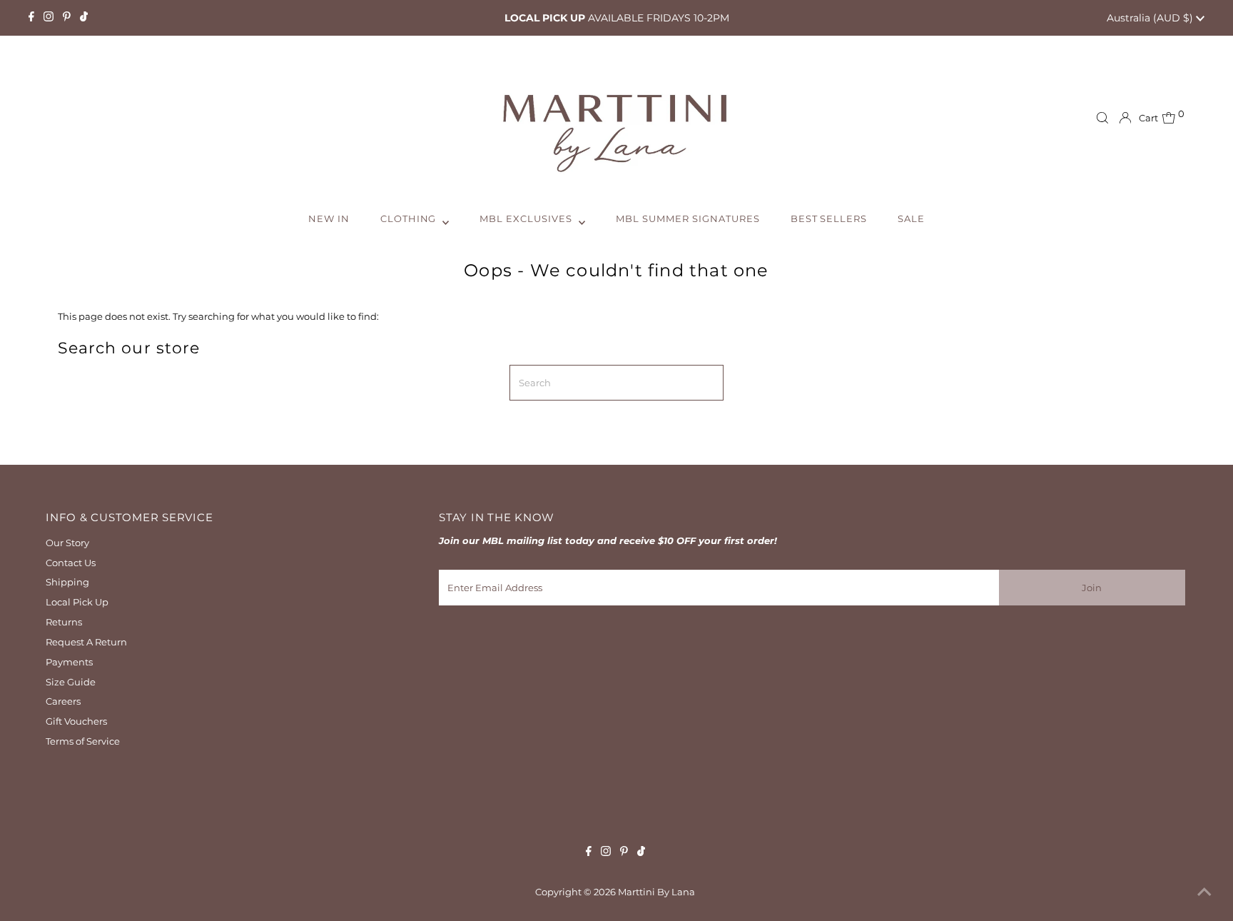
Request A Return (86, 642)
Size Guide (71, 682)
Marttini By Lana (656, 891)
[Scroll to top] (1204, 892)
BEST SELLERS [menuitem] (829, 218)
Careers (63, 701)
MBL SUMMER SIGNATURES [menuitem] (687, 218)
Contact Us (71, 562)
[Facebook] (31, 18)
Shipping (67, 582)
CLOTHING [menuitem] (410, 218)
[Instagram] (48, 18)
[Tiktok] (83, 18)
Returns (64, 622)
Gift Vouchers (76, 721)
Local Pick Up (77, 602)
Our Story (67, 542)
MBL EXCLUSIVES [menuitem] (527, 218)
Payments (69, 662)
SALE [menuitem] (911, 218)
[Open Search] (1102, 117)
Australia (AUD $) (1151, 17)
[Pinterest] (66, 18)
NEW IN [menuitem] (329, 218)
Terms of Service (83, 741)
